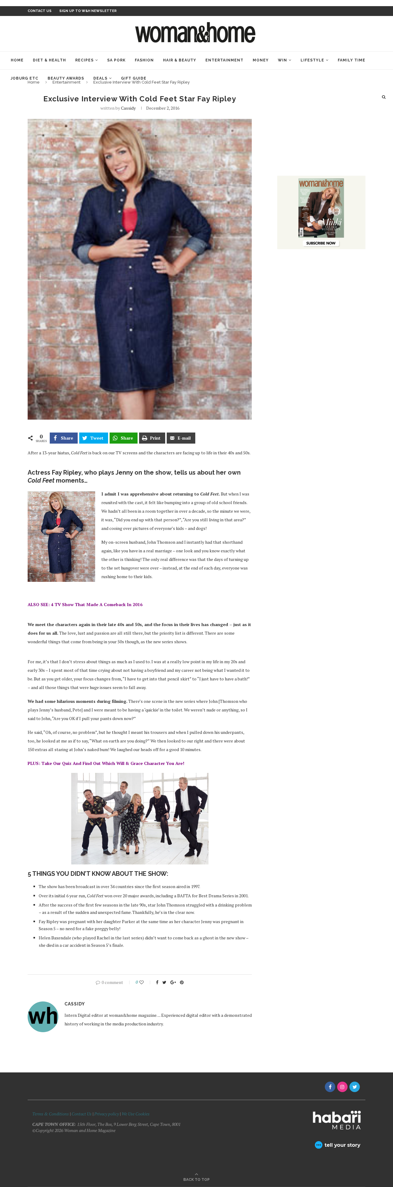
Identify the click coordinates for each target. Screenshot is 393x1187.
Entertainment (224, 60)
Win (282, 60)
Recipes (84, 60)
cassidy (128, 108)
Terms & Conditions (50, 1114)
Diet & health (49, 60)
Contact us (40, 11)
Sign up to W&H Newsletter (88, 11)
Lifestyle (312, 60)
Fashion (144, 60)
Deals (100, 78)
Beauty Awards (66, 78)
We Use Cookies (136, 1114)
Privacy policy (106, 1114)
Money (261, 60)
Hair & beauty (179, 60)
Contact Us (82, 1114)
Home (17, 60)
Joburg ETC (24, 78)
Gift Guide (133, 78)
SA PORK (116, 60)
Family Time (351, 60)
